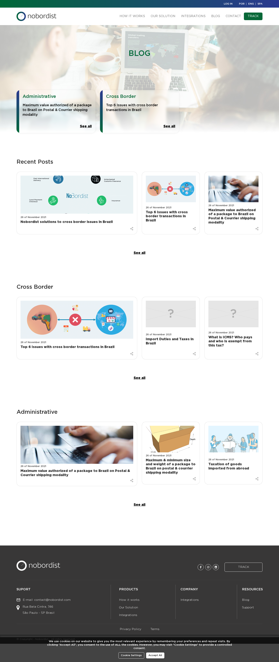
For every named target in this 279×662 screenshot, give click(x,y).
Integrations (128, 615)
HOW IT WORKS (132, 16)
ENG (251, 4)
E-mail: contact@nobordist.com (46, 600)
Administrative (39, 96)
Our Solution (128, 607)
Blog (245, 600)
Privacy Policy (130, 629)
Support (248, 607)
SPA (260, 4)
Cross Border (121, 96)
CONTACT (233, 16)
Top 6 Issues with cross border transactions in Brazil (132, 108)
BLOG (215, 16)
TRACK (253, 16)
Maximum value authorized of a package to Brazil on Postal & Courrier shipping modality (57, 110)
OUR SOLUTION (163, 16)
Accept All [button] (155, 655)
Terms (154, 629)
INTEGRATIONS (193, 16)
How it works (129, 600)
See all (86, 126)
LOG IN (228, 4)
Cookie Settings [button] (131, 655)
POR (241, 4)
